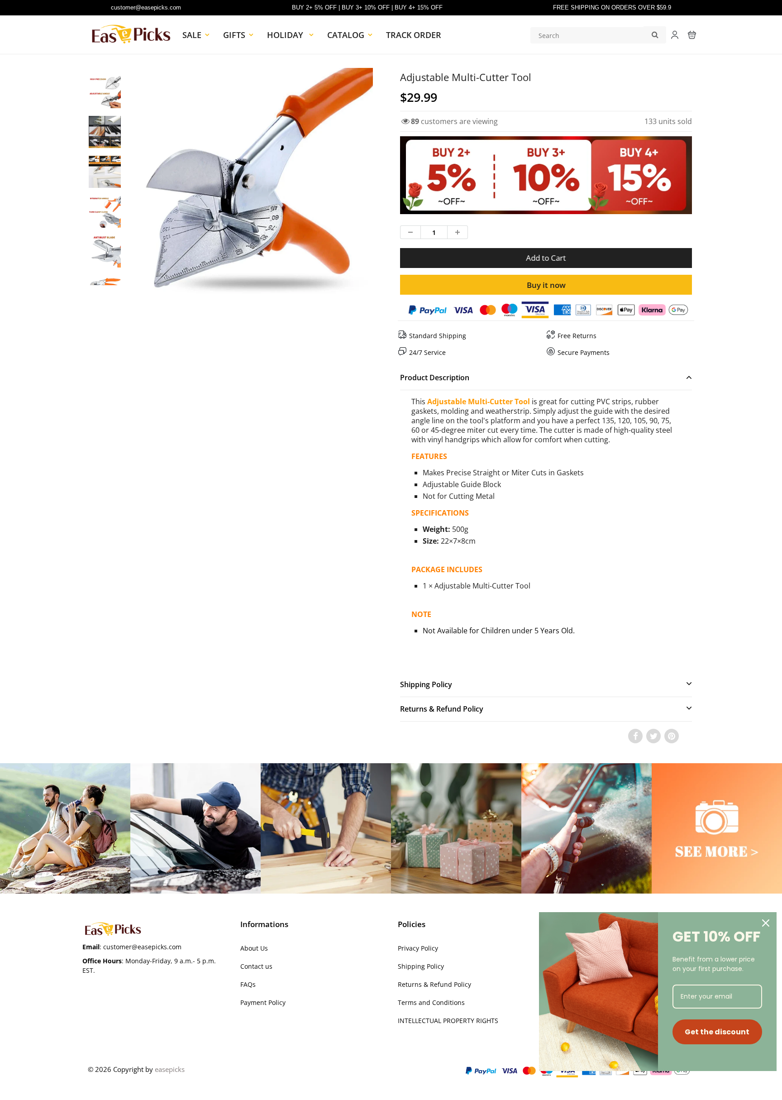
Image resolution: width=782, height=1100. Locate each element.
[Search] (655, 34)
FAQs (248, 984)
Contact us (256, 966)
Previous (106, 216)
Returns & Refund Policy (434, 984)
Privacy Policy (418, 948)
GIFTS (234, 34)
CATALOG (345, 34)
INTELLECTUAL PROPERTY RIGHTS (448, 1020)
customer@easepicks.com (146, 7)
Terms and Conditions (431, 1002)
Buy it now (546, 285)
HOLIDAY (286, 34)
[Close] (766, 923)
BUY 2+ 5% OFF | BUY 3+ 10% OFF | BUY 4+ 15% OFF (367, 7)
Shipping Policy (421, 966)
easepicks (170, 1069)
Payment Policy (263, 1002)
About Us (254, 948)
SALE (191, 34)
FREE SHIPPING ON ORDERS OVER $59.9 (612, 7)
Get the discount (717, 1032)
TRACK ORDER (413, 34)
